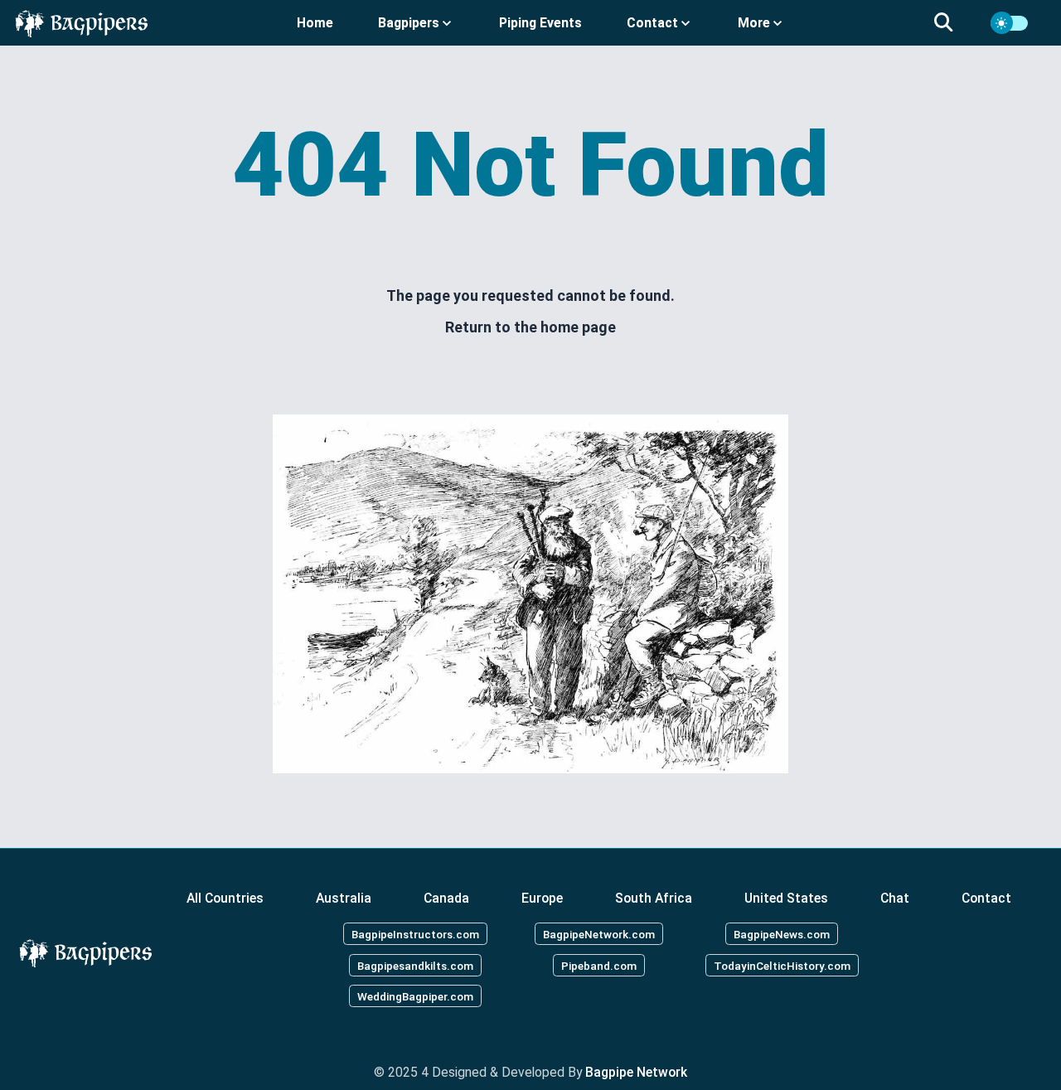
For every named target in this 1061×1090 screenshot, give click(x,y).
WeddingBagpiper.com (415, 996)
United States (786, 898)
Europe (542, 898)
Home (315, 23)
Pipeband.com (599, 964)
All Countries (225, 898)
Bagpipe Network (636, 1072)
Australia (343, 898)
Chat (894, 898)
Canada (446, 898)
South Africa (653, 898)
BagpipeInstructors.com (415, 933)
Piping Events (540, 23)
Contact (986, 898)
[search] (953, 23)
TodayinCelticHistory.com (782, 964)
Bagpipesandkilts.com (415, 964)
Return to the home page (530, 327)
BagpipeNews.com (782, 933)
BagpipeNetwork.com (599, 933)
